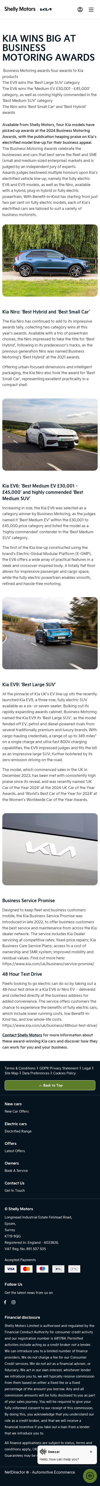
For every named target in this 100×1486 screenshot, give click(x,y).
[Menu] (91, 9)
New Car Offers (17, 1111)
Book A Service (16, 1170)
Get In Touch (15, 1190)
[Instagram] (13, 1302)
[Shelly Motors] (20, 9)
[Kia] (45, 9)
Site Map (11, 1073)
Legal (86, 1068)
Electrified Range (18, 1131)
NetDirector (15, 1472)
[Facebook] (5, 1302)
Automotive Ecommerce (53, 1472)
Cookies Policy (64, 1073)
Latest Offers (15, 1151)
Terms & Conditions (20, 1068)
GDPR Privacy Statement (59, 1068)
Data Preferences (35, 1073)
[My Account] (80, 9)
